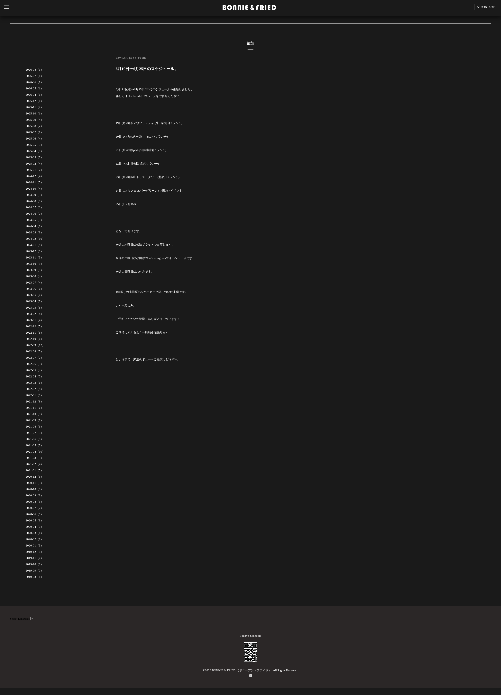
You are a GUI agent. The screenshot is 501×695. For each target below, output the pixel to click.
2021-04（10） (35, 451)
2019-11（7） (34, 558)
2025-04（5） (34, 151)
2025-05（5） (34, 144)
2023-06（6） (34, 288)
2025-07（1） (34, 132)
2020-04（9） (34, 526)
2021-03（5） (34, 457)
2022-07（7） (34, 357)
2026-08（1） (34, 69)
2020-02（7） (34, 539)
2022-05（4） (34, 370)
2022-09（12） (35, 345)
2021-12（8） (34, 401)
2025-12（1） (34, 101)
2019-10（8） (34, 564)
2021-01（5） (34, 470)
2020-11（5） (34, 482)
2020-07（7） (34, 508)
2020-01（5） (34, 545)
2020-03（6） (34, 533)
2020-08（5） (34, 501)
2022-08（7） (34, 351)
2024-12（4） (34, 176)
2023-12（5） (34, 251)
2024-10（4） (34, 188)
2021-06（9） (34, 439)
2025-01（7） (34, 169)
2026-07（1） (34, 75)
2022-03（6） (34, 382)
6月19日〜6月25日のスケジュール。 (147, 69)
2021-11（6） (34, 407)
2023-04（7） (34, 301)
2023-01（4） (34, 320)
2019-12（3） (34, 551)
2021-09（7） (34, 420)
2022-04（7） (34, 376)
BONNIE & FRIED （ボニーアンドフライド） (241, 670)
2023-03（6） (34, 307)
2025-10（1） (34, 113)
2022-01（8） (34, 395)
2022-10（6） (34, 338)
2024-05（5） (34, 219)
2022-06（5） (34, 364)
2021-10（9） (34, 414)
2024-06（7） (34, 213)
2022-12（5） (34, 326)
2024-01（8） (34, 245)
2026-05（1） (34, 88)
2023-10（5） (34, 263)
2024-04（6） (34, 226)
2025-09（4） (34, 119)
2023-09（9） (34, 270)
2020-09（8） (34, 495)
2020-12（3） (34, 476)
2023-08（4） (34, 276)
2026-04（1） (34, 94)
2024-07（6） (34, 207)
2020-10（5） (34, 489)
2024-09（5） (34, 194)
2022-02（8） (34, 389)
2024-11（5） (34, 182)
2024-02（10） (35, 238)
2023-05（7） (34, 295)
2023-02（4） (34, 313)
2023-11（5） (34, 257)
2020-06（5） (34, 514)
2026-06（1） (34, 82)
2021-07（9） (34, 432)
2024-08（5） (34, 201)
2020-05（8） (34, 520)
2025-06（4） (34, 138)
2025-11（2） (34, 107)
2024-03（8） (34, 232)
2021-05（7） (34, 445)
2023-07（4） (34, 282)
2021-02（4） (34, 464)
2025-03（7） (34, 157)
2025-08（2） (34, 126)
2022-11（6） (34, 332)
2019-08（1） (34, 576)
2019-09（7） (34, 570)
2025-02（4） (34, 163)
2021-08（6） (34, 426)
